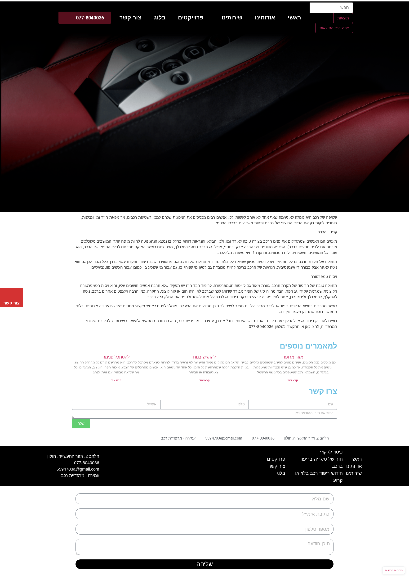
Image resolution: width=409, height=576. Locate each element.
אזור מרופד (293, 356)
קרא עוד (293, 380)
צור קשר (12, 303)
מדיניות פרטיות (394, 570)
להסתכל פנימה (116, 356)
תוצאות (343, 18)
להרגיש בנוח (204, 356)
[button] (229, 17)
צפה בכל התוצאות (334, 28)
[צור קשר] (11, 294)
